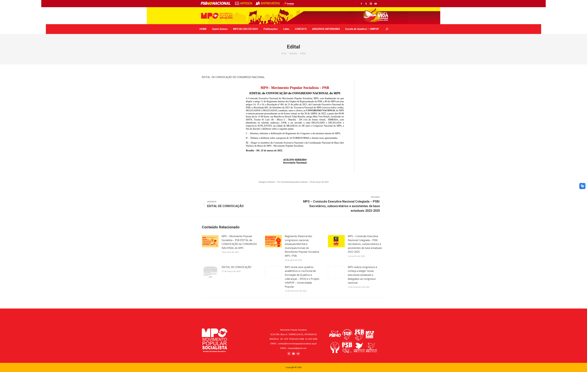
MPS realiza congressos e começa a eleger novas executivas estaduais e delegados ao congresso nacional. (362, 274)
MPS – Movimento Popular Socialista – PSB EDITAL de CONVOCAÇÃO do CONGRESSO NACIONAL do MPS (239, 242)
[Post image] (210, 241)
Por (292, 181)
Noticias (271, 181)
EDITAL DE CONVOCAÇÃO (236, 267)
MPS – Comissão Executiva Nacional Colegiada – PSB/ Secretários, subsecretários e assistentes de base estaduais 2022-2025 (365, 243)
